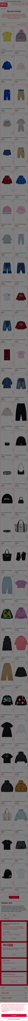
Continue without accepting (14, 1019)
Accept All (14, 1015)
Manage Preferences (5, 1009)
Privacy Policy (18, 1009)
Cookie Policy (4, 1011)
